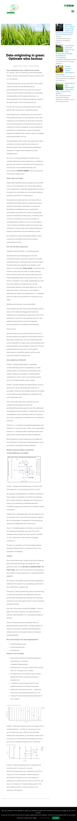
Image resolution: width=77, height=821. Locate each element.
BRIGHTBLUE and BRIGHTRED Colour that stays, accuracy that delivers (65, 88)
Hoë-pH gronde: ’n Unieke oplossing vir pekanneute (65, 70)
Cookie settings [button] (44, 818)
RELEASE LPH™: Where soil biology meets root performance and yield (65, 29)
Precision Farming (33, 66)
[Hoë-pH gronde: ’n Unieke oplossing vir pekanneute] (59, 72)
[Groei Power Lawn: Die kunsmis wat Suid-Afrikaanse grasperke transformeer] (59, 51)
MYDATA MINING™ (23, 171)
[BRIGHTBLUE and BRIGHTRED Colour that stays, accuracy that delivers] (59, 89)
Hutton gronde (27, 268)
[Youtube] (72, 5)
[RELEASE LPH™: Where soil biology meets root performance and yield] (59, 31)
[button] (72, 11)
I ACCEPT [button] (56, 818)
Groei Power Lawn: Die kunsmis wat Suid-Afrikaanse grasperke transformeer (65, 51)
